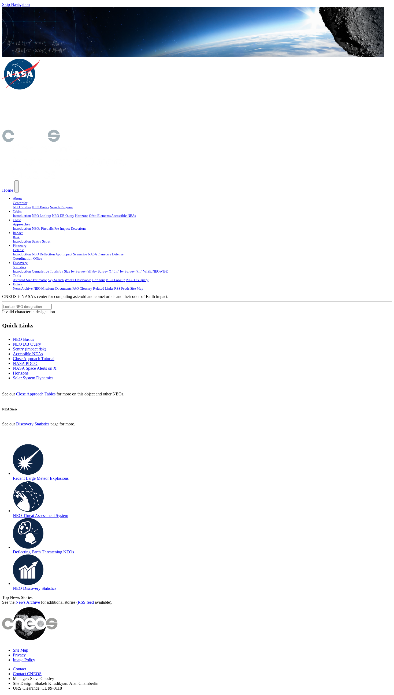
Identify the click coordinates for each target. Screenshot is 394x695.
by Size (65, 271)
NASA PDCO (25, 363)
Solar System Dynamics (33, 378)
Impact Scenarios (74, 254)
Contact (19, 669)
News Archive (23, 288)
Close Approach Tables (35, 394)
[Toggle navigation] (16, 186)
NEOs (36, 228)
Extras (17, 284)
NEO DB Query (63, 216)
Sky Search (56, 280)
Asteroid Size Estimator (30, 280)
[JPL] (77, 109)
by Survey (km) (131, 271)
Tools (17, 276)
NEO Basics (40, 207)
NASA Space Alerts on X (35, 368)
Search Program (61, 207)
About (17, 199)
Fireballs (47, 228)
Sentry (36, 241)
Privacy (19, 655)
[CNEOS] (31, 140)
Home (7, 190)
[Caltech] (76, 127)
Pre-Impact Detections (70, 228)
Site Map (136, 288)
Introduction (22, 216)
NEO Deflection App (47, 254)
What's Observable (78, 280)
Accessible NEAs (123, 216)
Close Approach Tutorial (33, 358)
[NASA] (21, 88)
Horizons (81, 216)
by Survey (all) (81, 271)
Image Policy (24, 660)
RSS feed (86, 602)
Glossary (86, 288)
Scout (46, 241)
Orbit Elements (100, 216)
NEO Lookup (41, 216)
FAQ (75, 288)
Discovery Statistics (32, 424)
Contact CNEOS (27, 673)
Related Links (103, 288)
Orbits (17, 211)
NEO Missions (44, 288)
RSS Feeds (121, 288)
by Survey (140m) (106, 271)
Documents (63, 288)
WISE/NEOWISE (155, 271)
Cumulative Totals (45, 271)
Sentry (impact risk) (29, 349)
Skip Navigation (16, 4)
